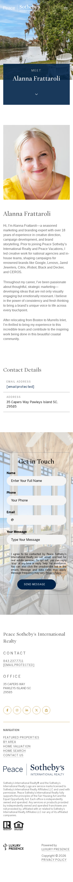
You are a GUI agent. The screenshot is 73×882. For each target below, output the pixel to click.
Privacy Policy (53, 573)
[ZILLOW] (46, 710)
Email (11, 512)
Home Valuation (17, 746)
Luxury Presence (56, 849)
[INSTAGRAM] (17, 710)
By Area (9, 742)
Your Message (17, 531)
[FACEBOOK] (7, 710)
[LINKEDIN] (27, 710)
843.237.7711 (13, 661)
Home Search (14, 750)
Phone (11, 492)
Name (11, 473)
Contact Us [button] (13, 755)
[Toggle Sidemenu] (66, 8)
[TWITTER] (36, 710)
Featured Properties (21, 737)
